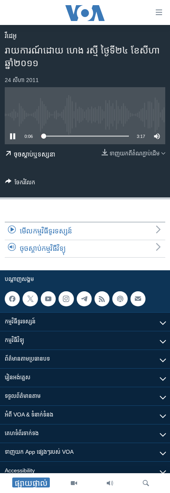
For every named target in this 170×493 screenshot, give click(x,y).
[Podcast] (119, 298)
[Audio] (110, 483)
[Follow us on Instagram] (66, 298)
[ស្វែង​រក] (146, 483)
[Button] (20, 183)
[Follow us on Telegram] (84, 298)
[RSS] (102, 298)
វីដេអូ (11, 35)
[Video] (74, 483)
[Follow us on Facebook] (12, 298)
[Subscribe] (137, 298)
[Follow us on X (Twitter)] (30, 298)
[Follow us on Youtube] (48, 298)
